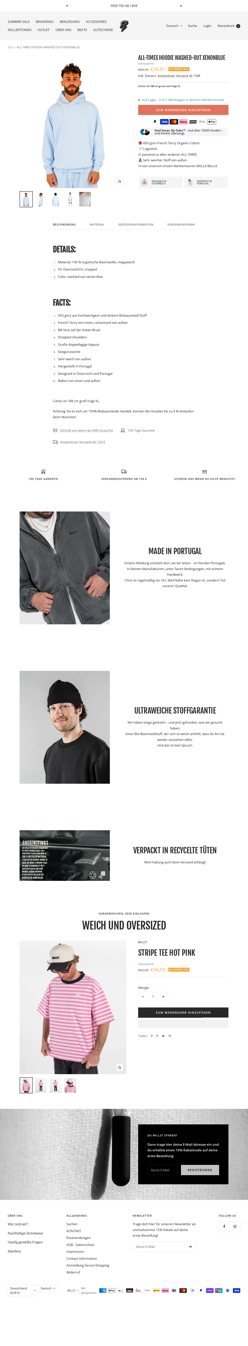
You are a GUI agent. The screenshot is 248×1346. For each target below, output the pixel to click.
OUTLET (43, 30)
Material (97, 224)
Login (207, 25)
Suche (192, 25)
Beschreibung (64, 224)
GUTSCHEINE (103, 30)
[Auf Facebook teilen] (152, 1036)
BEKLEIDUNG (70, 22)
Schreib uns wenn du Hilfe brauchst (86, 430)
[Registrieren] (190, 1246)
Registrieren (200, 1170)
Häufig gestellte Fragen (25, 1242)
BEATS (82, 30)
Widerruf (73, 1272)
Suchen (72, 1224)
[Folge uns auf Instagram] (235, 1226)
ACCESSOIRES (96, 22)
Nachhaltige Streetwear (25, 1233)
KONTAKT (73, 1231)
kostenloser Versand (173, 76)
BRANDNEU (45, 22)
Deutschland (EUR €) (18, 1290)
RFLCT (142, 942)
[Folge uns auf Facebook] (224, 1226)
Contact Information (81, 1258)
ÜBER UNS (63, 30)
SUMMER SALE (19, 22)
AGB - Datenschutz (80, 1244)
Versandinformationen (186, 224)
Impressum (75, 1251)
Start (11, 47)
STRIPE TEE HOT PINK (166, 953)
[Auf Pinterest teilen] (157, 1036)
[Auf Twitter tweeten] (163, 1036)
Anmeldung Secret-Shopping (87, 1265)
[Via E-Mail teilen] (169, 1036)
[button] (183, 1023)
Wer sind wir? (18, 1224)
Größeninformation (135, 224)
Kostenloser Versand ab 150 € (82, 442)
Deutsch (172, 26)
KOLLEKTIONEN (19, 30)
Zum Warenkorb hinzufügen (183, 110)
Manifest (14, 1251)
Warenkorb (228, 25)
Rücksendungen (78, 1237)
